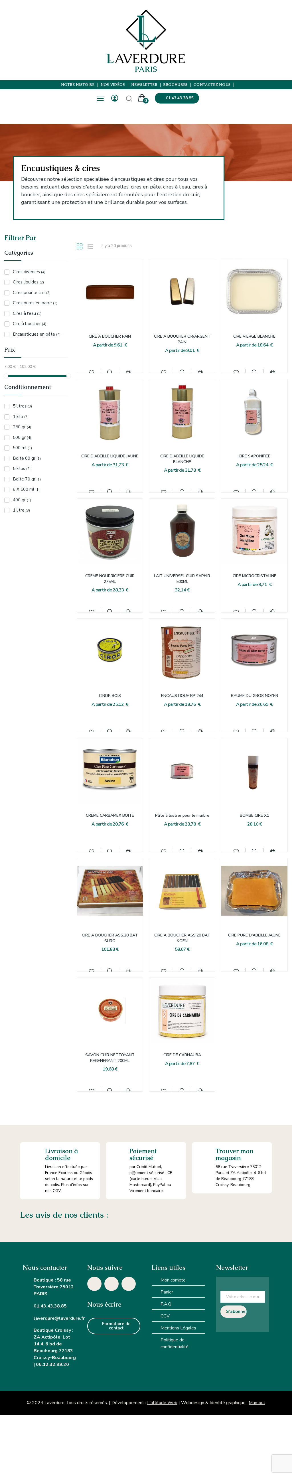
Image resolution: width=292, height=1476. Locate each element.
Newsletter (144, 85)
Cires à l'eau (27, 313)
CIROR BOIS (110, 695)
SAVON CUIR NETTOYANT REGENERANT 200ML (110, 1057)
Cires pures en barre (35, 303)
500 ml (22, 448)
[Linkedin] (111, 1284)
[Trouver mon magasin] (204, 1154)
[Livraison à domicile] (32, 1154)
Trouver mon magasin (234, 1154)
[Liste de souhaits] (92, 372)
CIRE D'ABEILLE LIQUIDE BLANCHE (182, 459)
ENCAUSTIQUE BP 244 (182, 695)
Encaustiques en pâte (36, 334)
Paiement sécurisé (143, 1154)
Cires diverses (29, 272)
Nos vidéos (113, 85)
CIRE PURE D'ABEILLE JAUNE (254, 935)
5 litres (22, 406)
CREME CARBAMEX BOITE (110, 815)
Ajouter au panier (128, 372)
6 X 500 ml (26, 489)
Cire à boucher (29, 324)
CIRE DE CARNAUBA (182, 1055)
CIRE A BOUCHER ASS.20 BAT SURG (110, 938)
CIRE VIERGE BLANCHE (254, 336)
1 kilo (21, 416)
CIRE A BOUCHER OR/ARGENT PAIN (182, 339)
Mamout (257, 1403)
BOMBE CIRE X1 (254, 815)
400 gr (22, 500)
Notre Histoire (78, 85)
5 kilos (22, 468)
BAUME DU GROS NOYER (254, 695)
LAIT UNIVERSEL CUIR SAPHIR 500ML (182, 578)
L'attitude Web (162, 1403)
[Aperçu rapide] (109, 372)
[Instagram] (94, 1284)
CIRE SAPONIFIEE (254, 456)
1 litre (21, 510)
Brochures (175, 85)
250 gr (22, 427)
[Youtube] (128, 1284)
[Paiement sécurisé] (117, 1154)
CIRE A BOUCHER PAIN (110, 336)
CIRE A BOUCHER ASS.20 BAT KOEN (182, 938)
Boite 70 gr (27, 479)
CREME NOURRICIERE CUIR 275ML (110, 578)
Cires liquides (28, 282)
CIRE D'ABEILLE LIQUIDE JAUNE (109, 456)
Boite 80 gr (27, 458)
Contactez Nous (212, 85)
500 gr (22, 437)
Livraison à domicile (61, 1154)
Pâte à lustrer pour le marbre (182, 815)
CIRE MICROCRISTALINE (254, 576)
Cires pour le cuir (31, 292)
